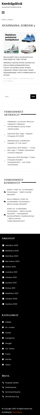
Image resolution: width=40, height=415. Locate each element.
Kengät (15, 79)
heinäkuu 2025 (11, 245)
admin (10, 189)
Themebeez (17, 412)
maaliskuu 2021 (11, 293)
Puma (7, 354)
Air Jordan (7, 79)
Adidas (8, 322)
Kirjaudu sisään (12, 383)
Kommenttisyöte (12, 392)
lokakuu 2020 (11, 299)
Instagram (10, 338)
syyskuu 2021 (11, 283)
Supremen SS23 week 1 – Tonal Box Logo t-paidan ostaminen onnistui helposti (21, 150)
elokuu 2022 (10, 267)
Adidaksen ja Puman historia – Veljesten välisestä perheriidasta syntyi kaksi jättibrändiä (21, 125)
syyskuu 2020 (11, 304)
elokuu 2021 (10, 288)
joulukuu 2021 (11, 272)
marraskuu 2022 (12, 261)
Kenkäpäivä (12, 3)
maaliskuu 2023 (12, 251)
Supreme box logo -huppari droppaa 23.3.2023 (20, 134)
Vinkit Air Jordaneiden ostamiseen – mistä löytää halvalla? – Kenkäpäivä (19, 211)
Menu (19, 12)
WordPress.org (12, 396)
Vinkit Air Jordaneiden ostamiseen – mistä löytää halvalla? (20, 192)
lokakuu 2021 (11, 277)
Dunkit (8, 333)
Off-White (9, 349)
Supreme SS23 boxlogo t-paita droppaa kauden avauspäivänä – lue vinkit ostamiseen (21, 161)
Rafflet (8, 359)
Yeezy (8, 365)
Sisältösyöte (10, 387)
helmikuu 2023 (11, 256)
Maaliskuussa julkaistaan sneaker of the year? (18, 58)
